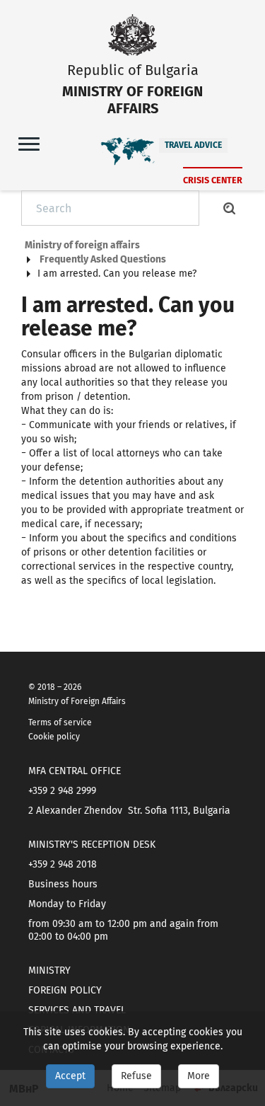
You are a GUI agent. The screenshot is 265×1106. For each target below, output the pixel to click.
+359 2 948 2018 (62, 864)
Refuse (136, 1076)
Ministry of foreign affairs (82, 245)
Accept (70, 1076)
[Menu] (29, 143)
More (198, 1076)
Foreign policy (65, 990)
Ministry (49, 970)
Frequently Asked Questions (103, 259)
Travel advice (193, 145)
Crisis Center (212, 180)
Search (230, 208)
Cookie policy (54, 737)
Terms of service (60, 722)
